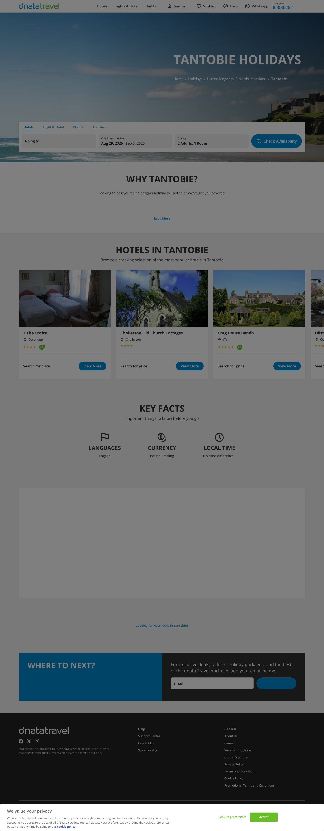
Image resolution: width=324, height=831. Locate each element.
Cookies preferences (232, 817)
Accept (263, 817)
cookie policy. (66, 826)
